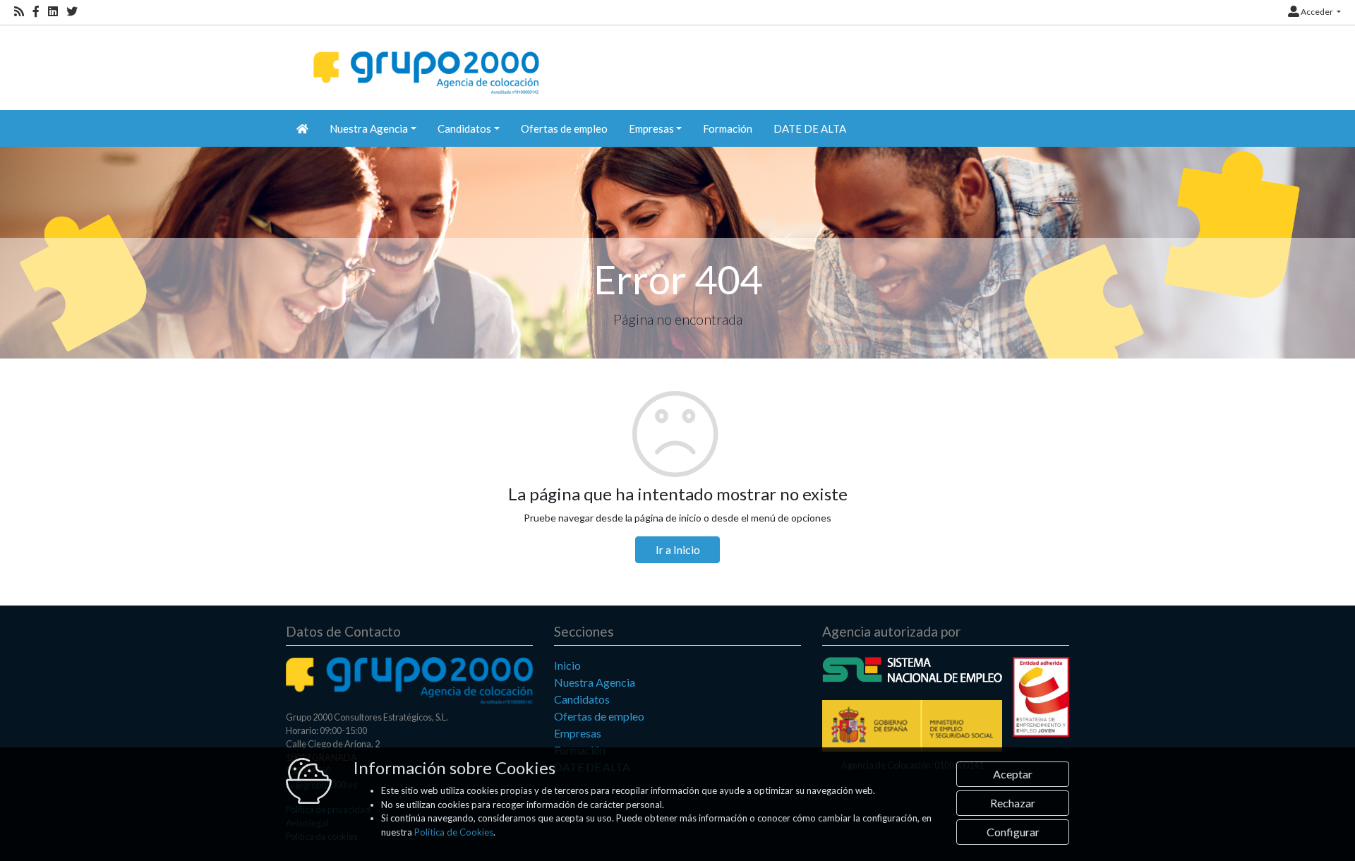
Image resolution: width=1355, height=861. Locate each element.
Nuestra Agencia (594, 682)
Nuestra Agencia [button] (369, 128)
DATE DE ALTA (809, 128)
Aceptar (1012, 774)
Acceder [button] (1317, 11)
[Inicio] (424, 60)
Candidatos (582, 699)
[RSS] (19, 11)
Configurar (1013, 831)
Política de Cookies (453, 832)
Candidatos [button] (464, 128)
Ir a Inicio (678, 549)
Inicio (567, 665)
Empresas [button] (651, 128)
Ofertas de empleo (564, 128)
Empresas (577, 733)
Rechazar (1012, 802)
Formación (727, 128)
